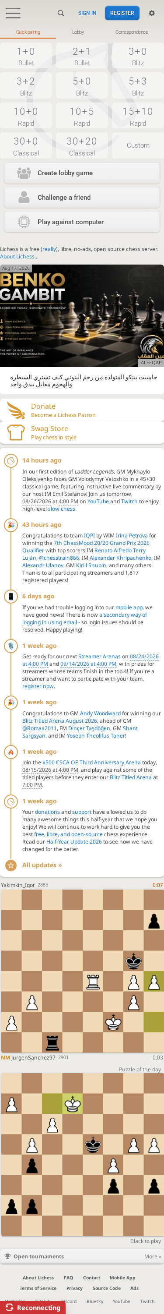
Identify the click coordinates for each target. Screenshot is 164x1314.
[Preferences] (152, 13)
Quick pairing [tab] (28, 32)
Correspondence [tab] (131, 32)
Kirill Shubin (91, 565)
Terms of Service (38, 1288)
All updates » (42, 865)
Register (122, 13)
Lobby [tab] (78, 32)
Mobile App (123, 1278)
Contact (91, 1278)
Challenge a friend (64, 197)
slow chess (61, 508)
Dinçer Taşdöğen (89, 728)
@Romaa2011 (39, 728)
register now (38, 686)
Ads (134, 1288)
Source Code (107, 1288)
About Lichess (38, 1278)
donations (47, 812)
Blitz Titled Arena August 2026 (59, 720)
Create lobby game (65, 173)
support (81, 812)
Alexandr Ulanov (42, 565)
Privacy (74, 1288)
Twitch (129, 501)
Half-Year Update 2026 (74, 841)
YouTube (98, 501)
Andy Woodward (100, 713)
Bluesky (95, 1301)
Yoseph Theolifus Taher (96, 735)
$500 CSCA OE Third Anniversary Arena (91, 762)
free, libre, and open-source (68, 834)
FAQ (68, 1278)
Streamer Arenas (99, 656)
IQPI (89, 535)
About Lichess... (19, 256)
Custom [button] (138, 145)
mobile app (129, 607)
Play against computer (71, 222)
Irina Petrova (132, 535)
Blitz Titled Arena (131, 777)
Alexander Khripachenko (120, 558)
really (49, 249)
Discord (68, 1301)
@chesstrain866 (59, 558)
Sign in (87, 13)
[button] (26, 55)
